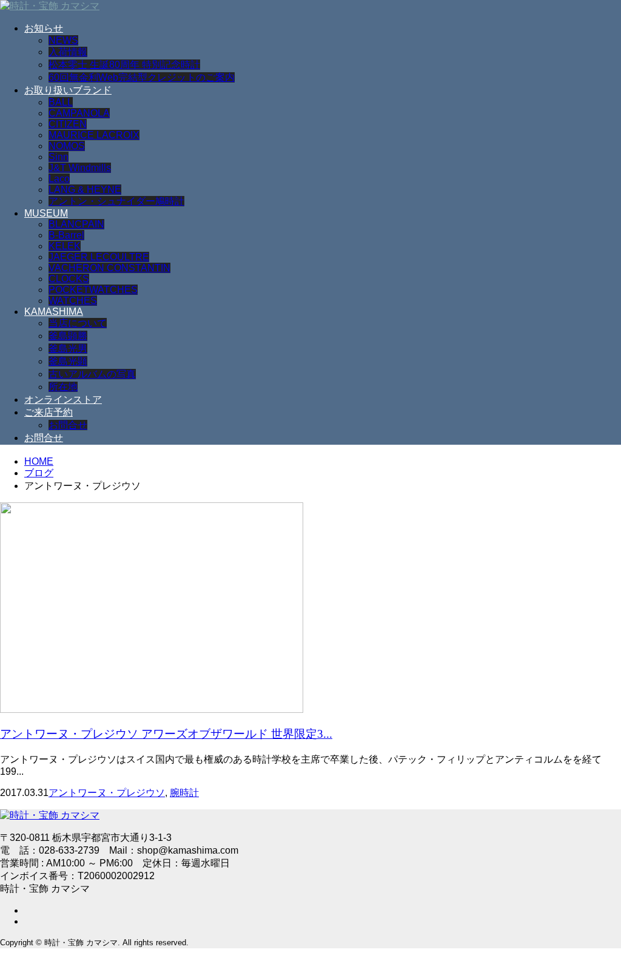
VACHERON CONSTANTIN (109, 268)
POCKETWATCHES (93, 290)
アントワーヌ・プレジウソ (107, 793)
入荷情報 (68, 52)
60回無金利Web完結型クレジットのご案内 (142, 77)
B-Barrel (66, 235)
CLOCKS (69, 279)
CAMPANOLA (79, 113)
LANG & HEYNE (85, 189)
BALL (61, 102)
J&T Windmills (80, 168)
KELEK (65, 246)
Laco (59, 179)
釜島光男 (68, 348)
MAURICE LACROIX (94, 135)
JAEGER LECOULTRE (99, 257)
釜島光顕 (68, 361)
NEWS (63, 40)
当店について (78, 323)
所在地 (63, 387)
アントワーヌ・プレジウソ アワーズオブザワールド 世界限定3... (166, 733)
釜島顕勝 (68, 336)
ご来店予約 (48, 412)
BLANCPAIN (76, 224)
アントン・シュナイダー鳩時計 (116, 201)
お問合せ (68, 425)
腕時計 (184, 793)
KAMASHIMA (53, 311)
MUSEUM (46, 213)
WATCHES (73, 300)
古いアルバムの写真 (92, 374)
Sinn (59, 157)
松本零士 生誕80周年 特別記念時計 (124, 64)
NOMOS (67, 146)
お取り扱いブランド (68, 90)
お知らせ (43, 28)
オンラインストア (63, 399)
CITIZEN (68, 124)
